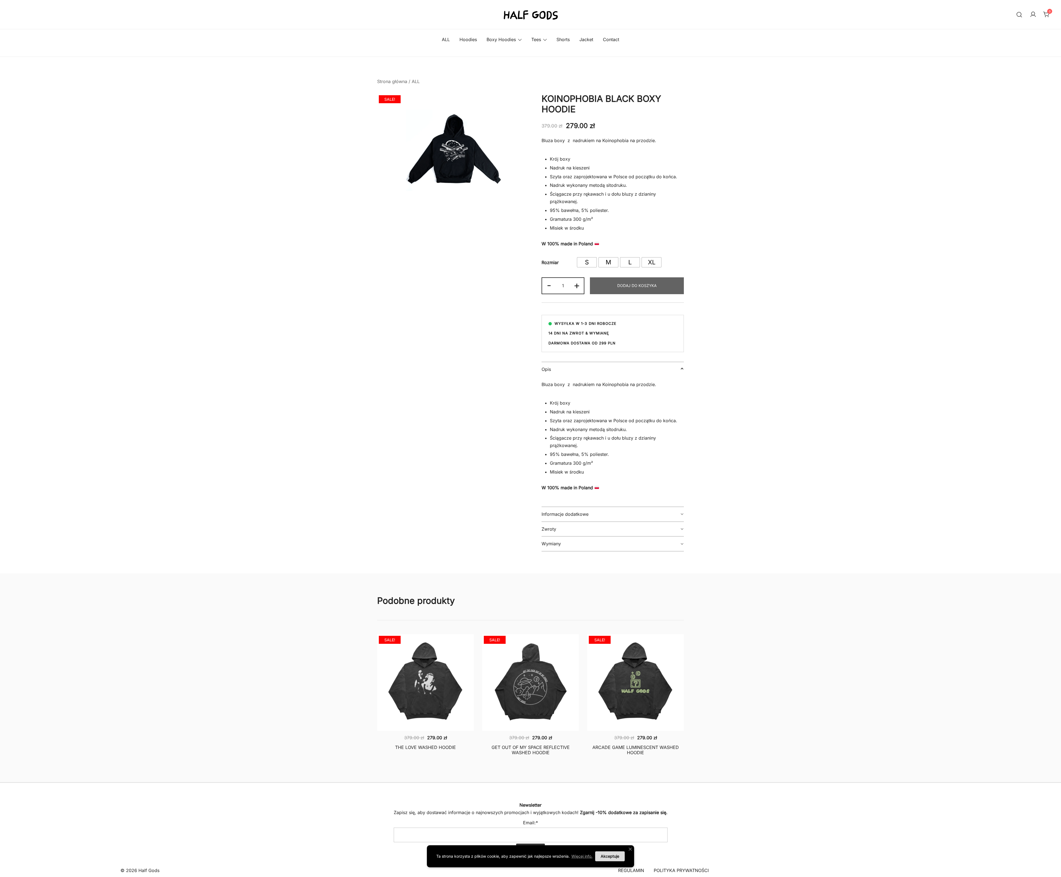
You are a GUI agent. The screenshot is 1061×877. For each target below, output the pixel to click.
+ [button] (577, 285)
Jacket (586, 39)
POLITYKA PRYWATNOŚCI (681, 870)
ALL (446, 39)
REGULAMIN (631, 870)
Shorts (563, 39)
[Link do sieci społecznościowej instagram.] (538, 786)
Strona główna (392, 81)
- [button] (549, 285)
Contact (611, 39)
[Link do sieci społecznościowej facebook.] (523, 786)
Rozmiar (550, 262)
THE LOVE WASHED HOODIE (425, 747)
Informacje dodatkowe (565, 514)
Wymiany (551, 543)
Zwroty (549, 529)
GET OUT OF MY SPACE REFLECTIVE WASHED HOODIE (531, 750)
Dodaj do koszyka (636, 285)
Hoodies (468, 39)
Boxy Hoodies (501, 39)
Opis (546, 369)
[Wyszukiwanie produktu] (1019, 14)
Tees (536, 39)
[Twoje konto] (1033, 14)
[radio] (587, 262)
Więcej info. (581, 856)
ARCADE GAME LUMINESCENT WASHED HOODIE (635, 750)
